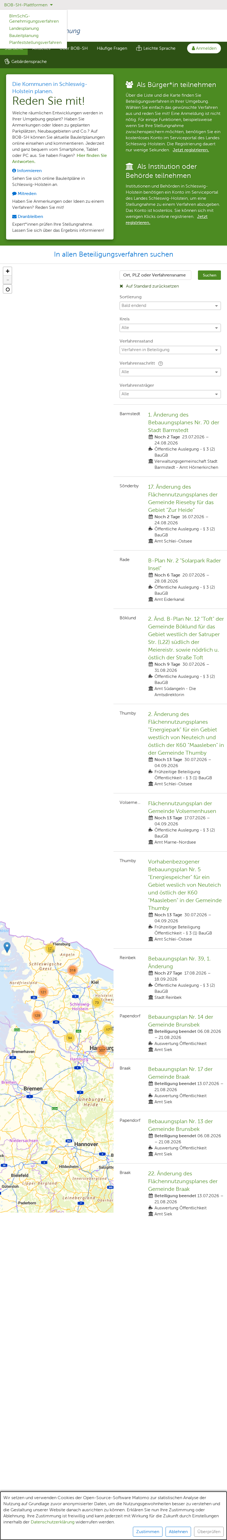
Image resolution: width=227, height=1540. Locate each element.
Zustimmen (147, 1531)
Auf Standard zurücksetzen (152, 286)
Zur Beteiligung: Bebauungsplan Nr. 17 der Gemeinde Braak (170, 1085)
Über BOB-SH (74, 48)
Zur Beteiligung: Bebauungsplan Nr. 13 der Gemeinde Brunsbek (170, 1137)
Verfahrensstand (136, 341)
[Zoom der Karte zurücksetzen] (7, 289)
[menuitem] (73, 48)
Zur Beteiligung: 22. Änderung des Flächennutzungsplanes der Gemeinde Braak (170, 1193)
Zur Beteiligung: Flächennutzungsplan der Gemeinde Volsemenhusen (170, 822)
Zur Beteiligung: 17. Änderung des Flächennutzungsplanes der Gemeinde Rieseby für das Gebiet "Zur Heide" (170, 513)
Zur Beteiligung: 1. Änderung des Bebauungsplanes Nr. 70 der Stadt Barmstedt (170, 441)
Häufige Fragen (112, 48)
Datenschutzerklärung (52, 1522)
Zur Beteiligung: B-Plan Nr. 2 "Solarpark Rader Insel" (170, 580)
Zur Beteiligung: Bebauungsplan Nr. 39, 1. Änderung (170, 978)
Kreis (125, 319)
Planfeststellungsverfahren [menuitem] (35, 42)
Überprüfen (208, 1531)
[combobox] (155, 275)
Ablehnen (178, 1531)
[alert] (113, 1515)
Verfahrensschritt (138, 363)
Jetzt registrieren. (191, 150)
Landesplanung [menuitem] (24, 28)
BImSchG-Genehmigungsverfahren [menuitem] (34, 18)
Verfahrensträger (137, 385)
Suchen (209, 275)
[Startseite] (113, 26)
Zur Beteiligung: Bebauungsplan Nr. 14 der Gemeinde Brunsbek (170, 1033)
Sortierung (130, 296)
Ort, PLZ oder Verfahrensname (154, 275)
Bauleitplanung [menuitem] (23, 35)
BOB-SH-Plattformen (26, 4)
